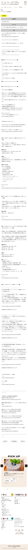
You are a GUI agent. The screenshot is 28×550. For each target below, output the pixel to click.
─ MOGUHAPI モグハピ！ (5, 510)
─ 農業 (2, 503)
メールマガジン (15, 7)
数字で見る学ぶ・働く (19, 522)
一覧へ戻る (14, 441)
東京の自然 (16, 502)
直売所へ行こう (3, 527)
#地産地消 (7, 480)
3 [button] (9, 489)
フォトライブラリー (18, 523)
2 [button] (7, 489)
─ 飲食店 (2, 526)
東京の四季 (16, 500)
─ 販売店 (2, 524)
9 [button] (20, 489)
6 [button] (15, 489)
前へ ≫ (22, 441)
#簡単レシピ (15, 478)
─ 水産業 (2, 506)
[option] (14, 471)
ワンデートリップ (17, 499)
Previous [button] (2, 466)
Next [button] (26, 466)
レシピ (2, 528)
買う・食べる (3, 521)
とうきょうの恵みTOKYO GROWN (6, 7)
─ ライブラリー (3, 507)
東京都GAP (3, 497)
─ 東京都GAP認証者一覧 (5, 499)
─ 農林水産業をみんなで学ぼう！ (6, 515)
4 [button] (11, 489)
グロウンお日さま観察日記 (19, 526)
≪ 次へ (5, 441)
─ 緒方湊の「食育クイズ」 (5, 512)
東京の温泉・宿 (17, 503)
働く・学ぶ (3, 502)
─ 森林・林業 (3, 504)
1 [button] (5, 489)
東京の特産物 (17, 518)
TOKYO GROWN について (19, 519)
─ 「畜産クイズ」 (4, 513)
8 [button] (19, 489)
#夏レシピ (13, 480)
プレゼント (17, 525)
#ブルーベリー (8, 478)
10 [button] (22, 489)
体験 (15, 497)
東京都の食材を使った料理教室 (6, 500)
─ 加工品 (2, 523)
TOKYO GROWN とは (18, 521)
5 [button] (13, 489)
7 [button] (17, 489)
